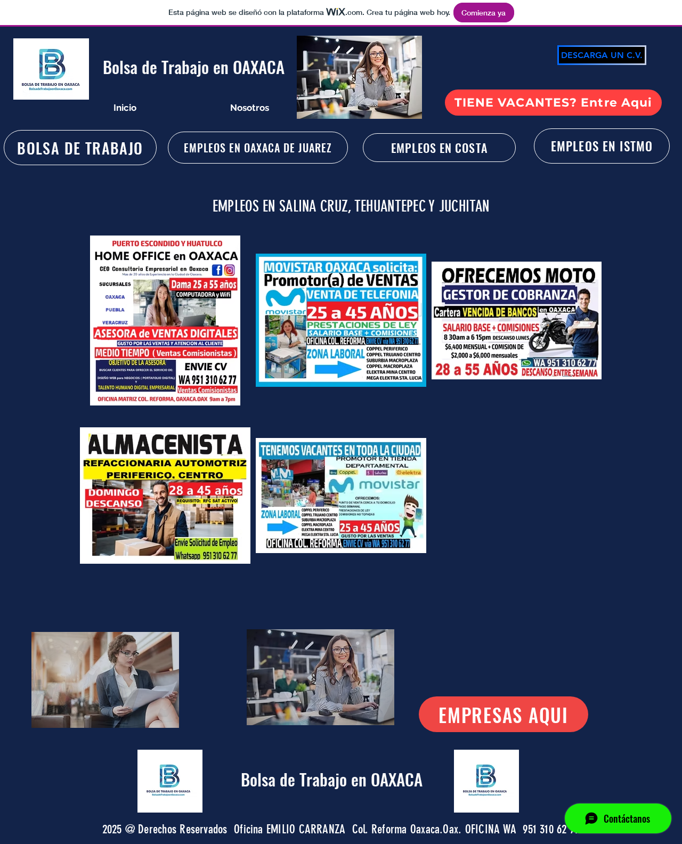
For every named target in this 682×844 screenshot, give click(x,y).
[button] (105, 680)
